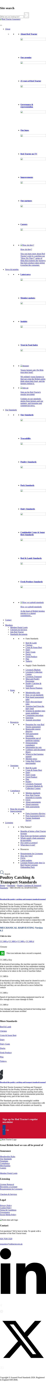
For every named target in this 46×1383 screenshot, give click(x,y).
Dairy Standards (27, 509)
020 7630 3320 (6, 1239)
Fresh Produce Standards (31, 582)
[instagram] (1, 1311)
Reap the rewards (17, 809)
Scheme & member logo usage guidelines (35, 712)
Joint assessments (32, 807)
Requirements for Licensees (31, 853)
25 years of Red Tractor (30, 81)
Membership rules (33, 693)
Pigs (27, 659)
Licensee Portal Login (29, 863)
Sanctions (29, 718)
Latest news (25, 274)
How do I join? (26, 856)
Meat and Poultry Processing (32, 680)
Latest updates (26, 860)
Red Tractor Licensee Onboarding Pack (29, 866)
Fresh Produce (31, 656)
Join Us (42, 863)
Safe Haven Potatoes (34, 688)
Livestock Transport (34, 677)
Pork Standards (27, 485)
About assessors (32, 804)
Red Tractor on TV (28, 154)
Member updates (27, 298)
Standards (11, 885)
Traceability (25, 438)
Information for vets (34, 747)
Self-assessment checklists (32, 735)
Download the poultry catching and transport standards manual (23, 899)
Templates (14, 766)
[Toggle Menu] (1, 25)
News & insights (12, 269)
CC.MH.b (13, 941)
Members (9, 625)
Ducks (28, 654)
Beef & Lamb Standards (31, 558)
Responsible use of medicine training (33, 739)
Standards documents (18, 634)
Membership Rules (7, 1156)
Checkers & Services (18, 630)
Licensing (9, 823)
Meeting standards (33, 793)
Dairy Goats (30, 652)
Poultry (28, 781)
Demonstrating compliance (31, 744)
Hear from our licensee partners (33, 836)
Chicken (29, 645)
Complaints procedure (34, 715)
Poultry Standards (28, 462)
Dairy (28, 650)
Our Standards (11, 410)
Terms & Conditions (8, 1210)
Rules (12, 690)
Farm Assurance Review (35, 813)
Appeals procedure (33, 720)
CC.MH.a (4, 941)
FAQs (28, 800)
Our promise (25, 57)
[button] (23, 1130)
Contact (8, 620)
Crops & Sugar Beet (34, 647)
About (7, 29)
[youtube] (2, 1367)
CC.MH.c (21, 941)
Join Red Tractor (17, 632)
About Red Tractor (28, 34)
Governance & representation (26, 105)
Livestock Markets (33, 670)
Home (2, 885)
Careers (23, 224)
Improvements (26, 177)
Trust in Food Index (29, 345)
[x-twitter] (23, 1361)
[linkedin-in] (23, 1300)
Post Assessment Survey (35, 816)
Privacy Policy (6, 1205)
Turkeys (29, 661)
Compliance (15, 791)
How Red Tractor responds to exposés (34, 796)
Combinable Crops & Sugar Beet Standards (32, 533)
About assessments (33, 802)
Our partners (26, 201)
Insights (23, 321)
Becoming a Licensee (8, 1187)
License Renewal (7, 1184)
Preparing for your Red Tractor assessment (35, 725)
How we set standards (34, 695)
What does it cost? (27, 845)
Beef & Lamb (31, 643)
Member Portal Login (19, 627)
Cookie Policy (6, 1208)
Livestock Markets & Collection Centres (34, 787)
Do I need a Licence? (29, 843)
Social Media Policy (8, 1215)
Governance (5, 1212)
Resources (14, 722)
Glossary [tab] (3, 947)
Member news (31, 759)
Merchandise (5, 1166)
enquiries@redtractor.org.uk (11, 1244)
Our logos (24, 130)
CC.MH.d (30, 941)
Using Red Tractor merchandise (33, 762)
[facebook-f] (1, 1305)
